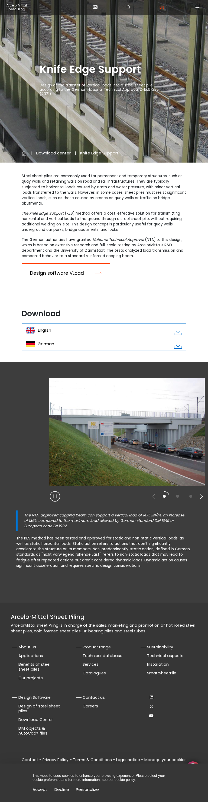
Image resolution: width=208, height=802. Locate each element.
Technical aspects (165, 655)
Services (91, 664)
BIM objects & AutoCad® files (32, 731)
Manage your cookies (165, 759)
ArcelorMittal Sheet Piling (16, 7)
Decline (61, 789)
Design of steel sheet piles (39, 708)
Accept (39, 789)
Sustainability (160, 647)
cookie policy (125, 780)
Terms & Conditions (92, 759)
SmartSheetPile (161, 673)
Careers (90, 706)
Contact (30, 759)
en (162, 7)
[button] (201, 496)
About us (27, 647)
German (46, 344)
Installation (158, 664)
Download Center (35, 719)
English (44, 330)
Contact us (94, 697)
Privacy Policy (56, 759)
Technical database (102, 655)
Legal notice (128, 759)
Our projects (30, 678)
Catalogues (94, 673)
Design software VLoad (57, 273)
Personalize (87, 789)
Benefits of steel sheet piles (34, 667)
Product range (97, 647)
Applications (30, 655)
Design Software (34, 697)
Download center (53, 153)
